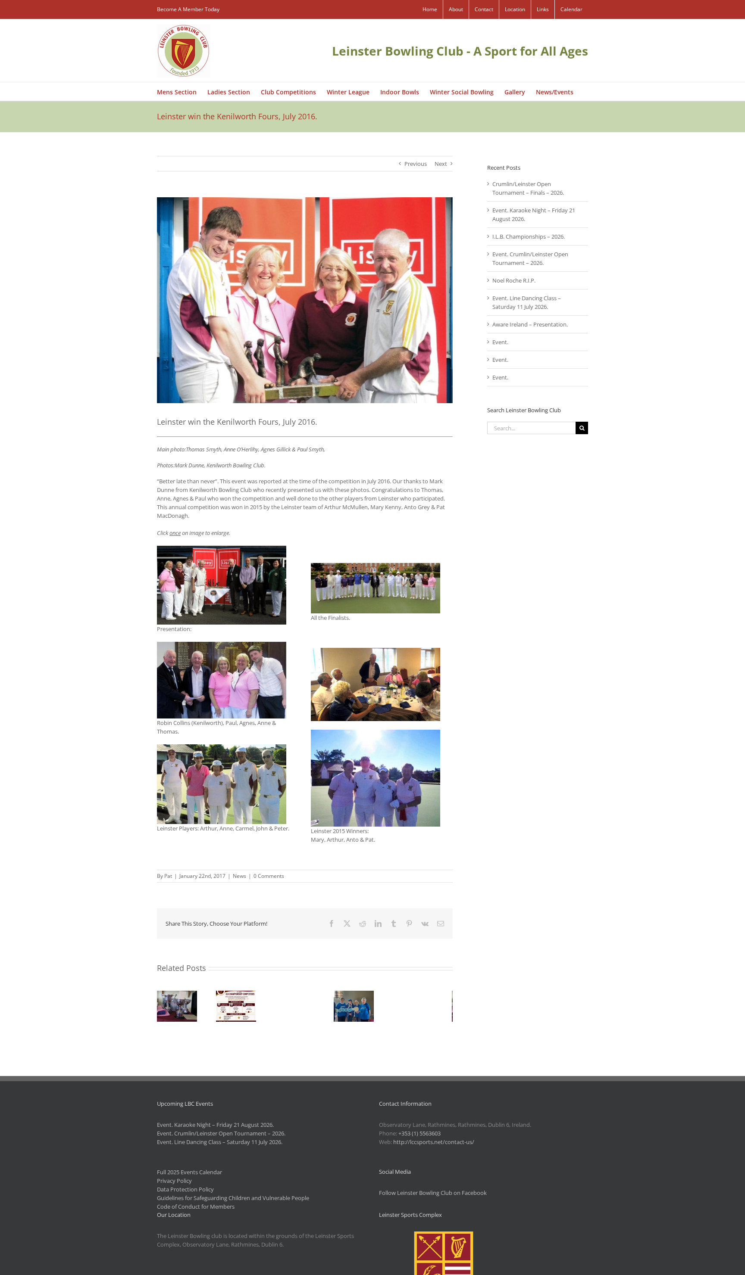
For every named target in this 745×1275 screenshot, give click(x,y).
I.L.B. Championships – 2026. (528, 236)
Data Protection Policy (185, 1189)
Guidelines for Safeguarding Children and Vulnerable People (233, 1198)
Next (441, 164)
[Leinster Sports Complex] (443, 1236)
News (239, 876)
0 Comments (269, 876)
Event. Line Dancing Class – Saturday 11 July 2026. (219, 1142)
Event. (500, 342)
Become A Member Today (188, 9)
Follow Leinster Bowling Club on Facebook (433, 1193)
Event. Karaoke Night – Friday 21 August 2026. (215, 1125)
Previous (415, 164)
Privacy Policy (174, 1181)
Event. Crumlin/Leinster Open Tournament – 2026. (221, 1133)
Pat (168, 876)
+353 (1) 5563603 (419, 1133)
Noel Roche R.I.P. (513, 280)
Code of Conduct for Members (196, 1206)
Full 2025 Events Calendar (189, 1172)
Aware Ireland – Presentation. (530, 324)
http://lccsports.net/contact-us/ (433, 1142)
